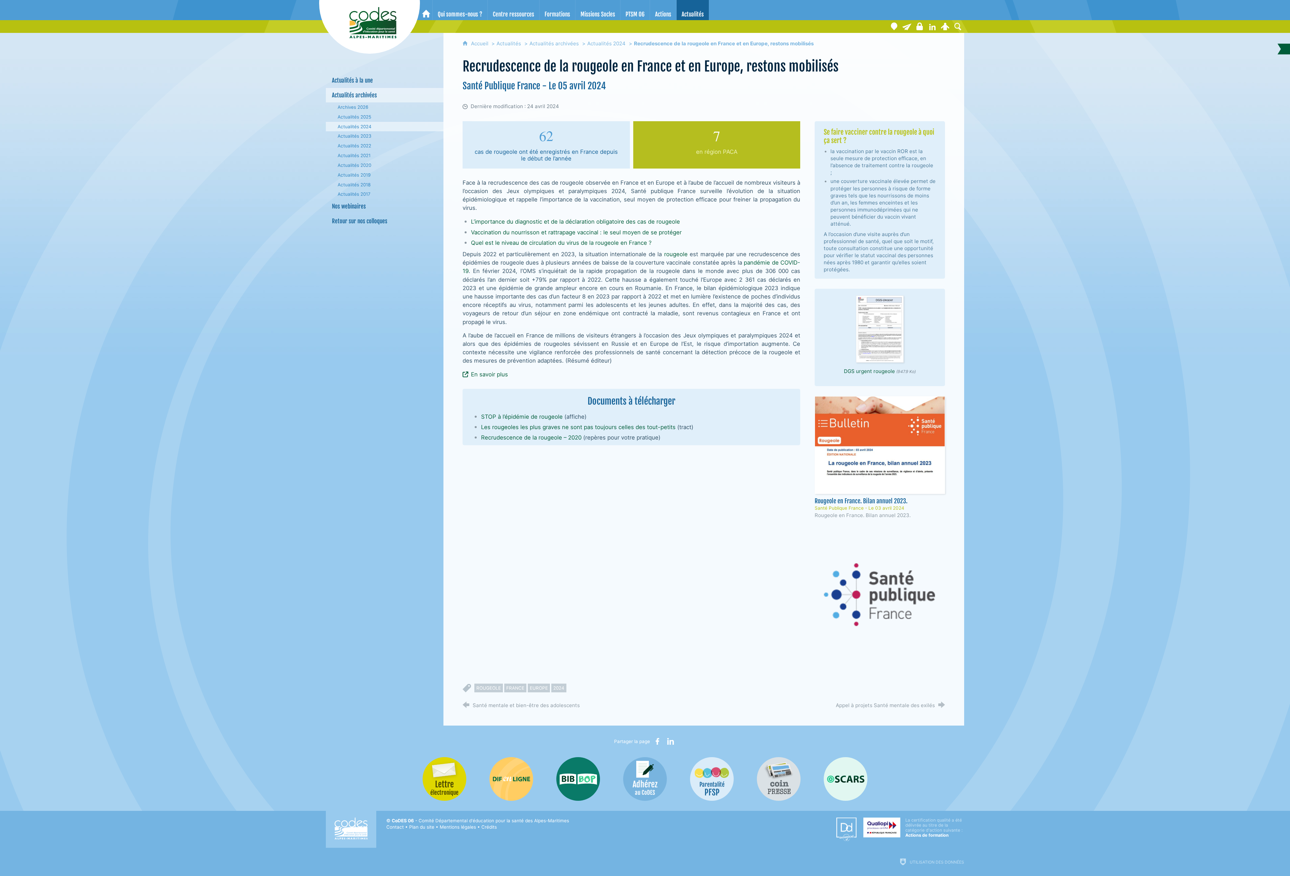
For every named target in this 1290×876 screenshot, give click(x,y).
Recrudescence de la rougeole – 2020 (531, 437)
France (515, 688)
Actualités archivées (554, 43)
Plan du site (421, 827)
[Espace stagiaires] (919, 26)
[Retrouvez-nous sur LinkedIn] (932, 26)
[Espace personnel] (945, 26)
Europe (539, 688)
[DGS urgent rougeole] (880, 328)
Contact (395, 827)
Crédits (489, 827)
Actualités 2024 (606, 43)
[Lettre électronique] (906, 26)
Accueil (480, 43)
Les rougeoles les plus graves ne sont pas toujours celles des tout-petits (578, 427)
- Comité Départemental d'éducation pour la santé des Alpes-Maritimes (480, 820)
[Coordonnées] (894, 26)
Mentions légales (458, 827)
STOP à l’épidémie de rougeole (522, 416)
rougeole (676, 254)
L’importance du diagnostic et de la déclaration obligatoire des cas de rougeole (575, 221)
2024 (558, 688)
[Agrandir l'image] (880, 594)
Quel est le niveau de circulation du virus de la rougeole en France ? (561, 242)
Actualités (509, 43)
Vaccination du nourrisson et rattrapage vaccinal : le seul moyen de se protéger (576, 232)
